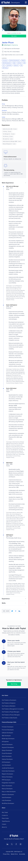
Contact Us (5, 815)
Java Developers (6, 765)
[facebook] (16, 611)
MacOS (23, 60)
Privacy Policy (6, 854)
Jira (3, 65)
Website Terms (14, 854)
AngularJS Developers (8, 747)
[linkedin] (19, 611)
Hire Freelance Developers (9, 700)
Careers (4, 824)
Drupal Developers (7, 753)
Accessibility (22, 854)
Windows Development (14, 60)
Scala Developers (6, 797)
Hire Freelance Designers (8, 703)
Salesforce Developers (8, 794)
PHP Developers (6, 780)
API (21, 65)
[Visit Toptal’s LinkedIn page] (7, 844)
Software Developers (7, 732)
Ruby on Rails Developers (9, 791)
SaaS (14, 63)
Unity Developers (6, 800)
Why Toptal (5, 812)
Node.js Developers (7, 777)
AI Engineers (5, 741)
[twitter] (12, 611)
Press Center (5, 818)
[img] (10, 45)
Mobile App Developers (8, 738)
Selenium (16, 65)
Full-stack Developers (7, 727)
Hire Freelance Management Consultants (13, 709)
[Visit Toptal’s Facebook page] (16, 844)
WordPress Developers (8, 803)
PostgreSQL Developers (8, 783)
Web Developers (6, 735)
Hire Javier (14, 36)
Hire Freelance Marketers (8, 706)
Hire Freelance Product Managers (11, 715)
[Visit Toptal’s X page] (11, 844)
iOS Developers (6, 762)
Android (19, 63)
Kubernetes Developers (8, 771)
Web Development (7, 63)
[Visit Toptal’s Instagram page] (20, 844)
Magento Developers (7, 774)
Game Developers (7, 756)
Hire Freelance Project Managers (10, 712)
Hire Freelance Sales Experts (9, 718)
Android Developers (7, 744)
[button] (14, 183)
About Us (4, 827)
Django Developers (7, 750)
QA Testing (5, 67)
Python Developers (7, 785)
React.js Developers (7, 788)
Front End (5, 60)
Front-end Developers (8, 730)
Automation (9, 65)
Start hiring (14, 684)
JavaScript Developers (8, 768)
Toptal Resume (6, 821)
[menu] (26, 2)
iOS (24, 63)
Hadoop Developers (7, 759)
